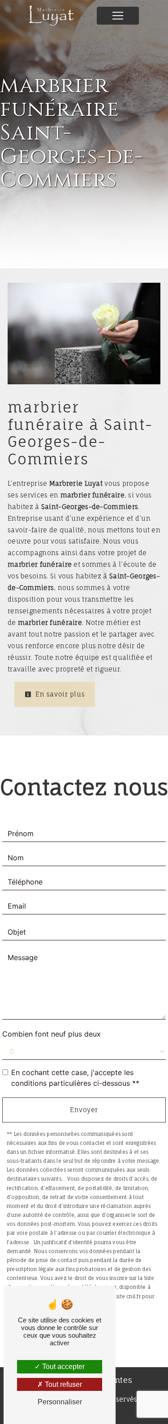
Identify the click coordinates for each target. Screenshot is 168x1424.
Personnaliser (60, 1402)
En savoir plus (59, 694)
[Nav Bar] (118, 16)
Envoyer (84, 1110)
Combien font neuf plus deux (51, 1033)
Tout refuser (62, 1384)
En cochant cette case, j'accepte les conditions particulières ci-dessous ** (75, 1078)
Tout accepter (62, 1366)
